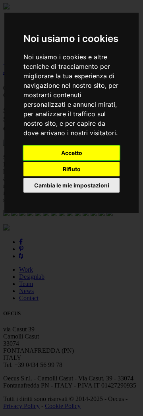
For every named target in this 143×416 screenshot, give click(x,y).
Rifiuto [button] (72, 169)
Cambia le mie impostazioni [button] (71, 185)
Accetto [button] (71, 152)
